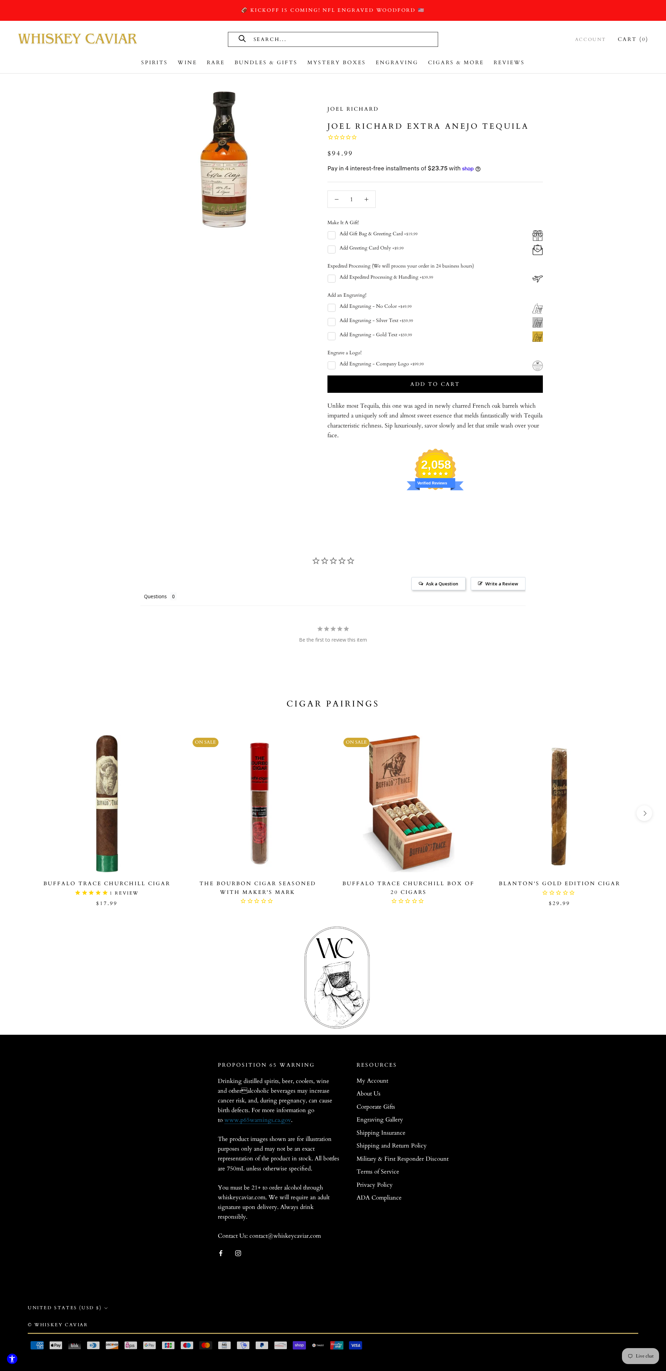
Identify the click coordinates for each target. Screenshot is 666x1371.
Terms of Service (378, 1172)
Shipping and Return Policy (392, 1146)
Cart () (633, 39)
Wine (187, 62)
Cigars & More (456, 62)
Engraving (397, 62)
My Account (372, 1081)
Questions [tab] (155, 596)
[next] (644, 813)
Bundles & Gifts (266, 62)
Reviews (509, 62)
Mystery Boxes (336, 62)
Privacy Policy (375, 1185)
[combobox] (331, 39)
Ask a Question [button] (442, 584)
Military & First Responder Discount (403, 1159)
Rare (216, 62)
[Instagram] (238, 1253)
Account (590, 39)
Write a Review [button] (501, 584)
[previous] (21, 813)
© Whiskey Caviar (58, 1325)
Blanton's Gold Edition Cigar (559, 883)
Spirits (154, 62)
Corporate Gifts (376, 1107)
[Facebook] (221, 1253)
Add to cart (435, 384)
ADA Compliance (379, 1198)
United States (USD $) (65, 1308)
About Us (369, 1094)
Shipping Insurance (381, 1133)
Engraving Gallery (380, 1120)
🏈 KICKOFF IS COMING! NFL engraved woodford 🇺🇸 (333, 10)
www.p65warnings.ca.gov (257, 1120)
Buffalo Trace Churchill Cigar (106, 883)
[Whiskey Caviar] (78, 39)
